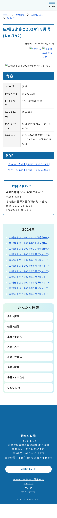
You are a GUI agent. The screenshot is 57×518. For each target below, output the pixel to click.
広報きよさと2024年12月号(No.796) (30, 237)
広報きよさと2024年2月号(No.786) (30, 288)
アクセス (28, 483)
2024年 (11, 18)
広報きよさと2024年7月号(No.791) (30, 260)
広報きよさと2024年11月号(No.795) (30, 243)
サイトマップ (28, 492)
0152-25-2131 (35, 449)
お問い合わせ (28, 469)
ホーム (6, 14)
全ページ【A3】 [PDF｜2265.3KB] (29, 164)
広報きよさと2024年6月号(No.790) (30, 265)
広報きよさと (37, 14)
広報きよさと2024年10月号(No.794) (30, 248)
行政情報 (20, 14)
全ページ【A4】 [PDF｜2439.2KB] (29, 169)
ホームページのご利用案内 (28, 479)
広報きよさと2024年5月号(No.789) (30, 271)
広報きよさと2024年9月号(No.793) (30, 254)
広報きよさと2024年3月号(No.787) (30, 282)
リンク (28, 487)
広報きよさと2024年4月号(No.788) (30, 276)
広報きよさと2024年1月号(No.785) (30, 294)
